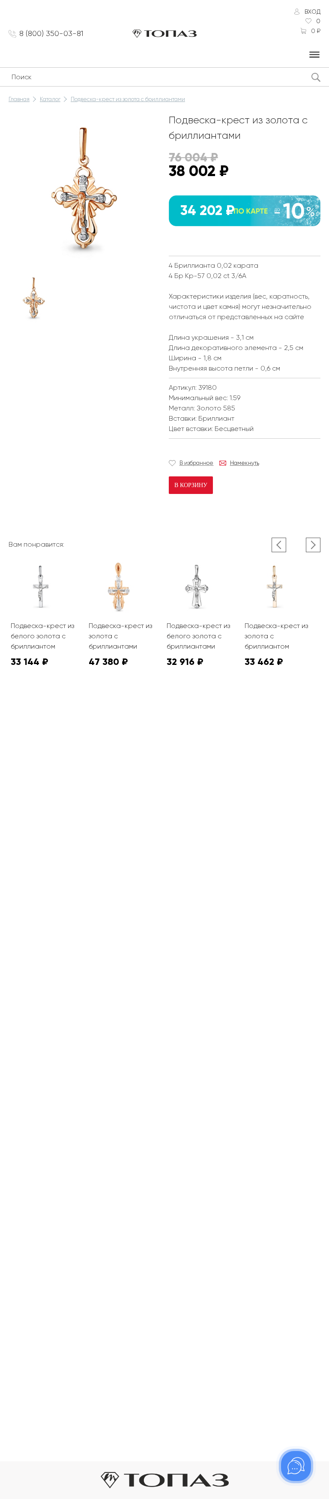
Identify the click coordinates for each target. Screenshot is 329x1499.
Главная (19, 99)
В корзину (190, 485)
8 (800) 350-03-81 (51, 33)
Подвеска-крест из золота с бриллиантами (128, 99)
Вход (312, 11)
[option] (34, 297)
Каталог (50, 99)
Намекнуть (244, 463)
